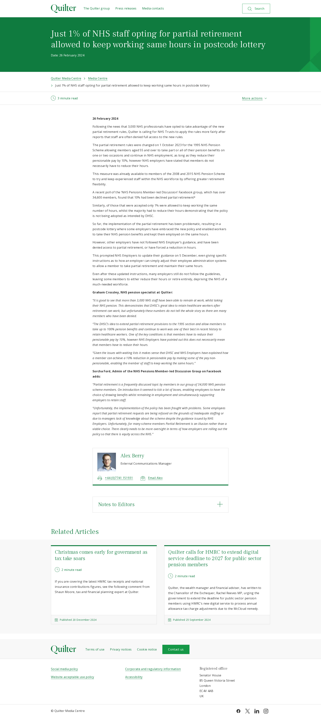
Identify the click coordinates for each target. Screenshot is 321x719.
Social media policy (64, 669)
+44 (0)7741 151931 (119, 478)
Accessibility (133, 677)
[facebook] (238, 710)
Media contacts (153, 8)
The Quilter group (96, 8)
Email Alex (155, 478)
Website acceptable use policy (72, 677)
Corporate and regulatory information (153, 669)
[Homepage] (63, 8)
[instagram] (266, 710)
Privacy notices (121, 649)
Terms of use (95, 649)
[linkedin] (257, 710)
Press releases (125, 8)
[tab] (160, 504)
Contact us (176, 649)
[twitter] (247, 710)
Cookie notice (147, 649)
